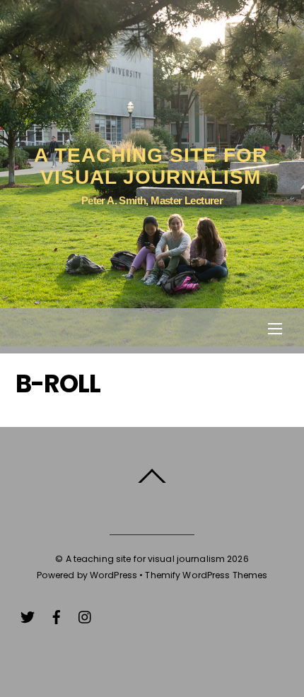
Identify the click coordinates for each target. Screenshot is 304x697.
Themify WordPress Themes (206, 575)
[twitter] (28, 615)
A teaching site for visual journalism (146, 559)
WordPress (113, 575)
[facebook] (57, 615)
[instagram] (86, 615)
